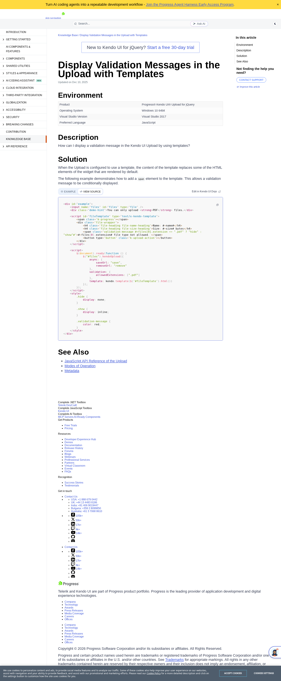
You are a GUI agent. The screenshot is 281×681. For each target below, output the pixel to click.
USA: (84, 499)
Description (78, 137)
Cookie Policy (154, 673)
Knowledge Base (18, 139)
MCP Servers (66, 417)
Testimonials (72, 485)
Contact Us (71, 496)
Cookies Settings (264, 673)
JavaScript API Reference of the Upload (96, 361)
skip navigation (53, 18)
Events (69, 468)
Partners (69, 462)
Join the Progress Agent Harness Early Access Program (190, 4)
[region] (140, 673)
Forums (69, 451)
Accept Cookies (233, 673)
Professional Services (77, 459)
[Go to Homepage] (63, 18)
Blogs (68, 454)
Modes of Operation (80, 366)
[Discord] (73, 541)
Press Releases (74, 610)
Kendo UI (63, 411)
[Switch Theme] (275, 23)
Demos (69, 442)
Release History (74, 448)
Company (70, 601)
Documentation (73, 445)
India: (84, 505)
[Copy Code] (217, 205)
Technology (71, 604)
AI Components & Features (18, 49)
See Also (73, 352)
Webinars (70, 457)
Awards (69, 607)
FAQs (68, 471)
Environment (80, 95)
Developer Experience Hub (80, 439)
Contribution (16, 131)
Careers (69, 616)
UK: (84, 502)
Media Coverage (74, 613)
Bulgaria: (86, 508)
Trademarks (174, 660)
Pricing (69, 428)
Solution (72, 159)
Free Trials (71, 425)
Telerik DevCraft (67, 405)
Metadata (72, 371)
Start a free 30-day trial (170, 47)
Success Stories (74, 482)
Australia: (86, 511)
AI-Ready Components (87, 417)
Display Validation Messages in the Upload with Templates (113, 35)
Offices (69, 619)
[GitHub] (73, 537)
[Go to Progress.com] (68, 585)
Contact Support (251, 80)
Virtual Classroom (75, 465)
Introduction (16, 32)
